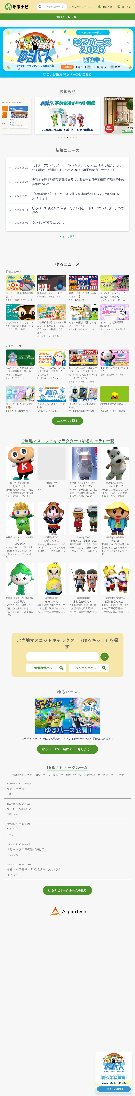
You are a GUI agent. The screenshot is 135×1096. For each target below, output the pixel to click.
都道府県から (43, 668)
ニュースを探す (67, 420)
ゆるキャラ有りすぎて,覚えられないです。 (35, 869)
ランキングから (86, 668)
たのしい (12, 829)
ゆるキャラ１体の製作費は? (25, 849)
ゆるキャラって (17, 788)
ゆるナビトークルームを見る (67, 890)
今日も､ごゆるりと (19, 809)
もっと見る (67, 236)
